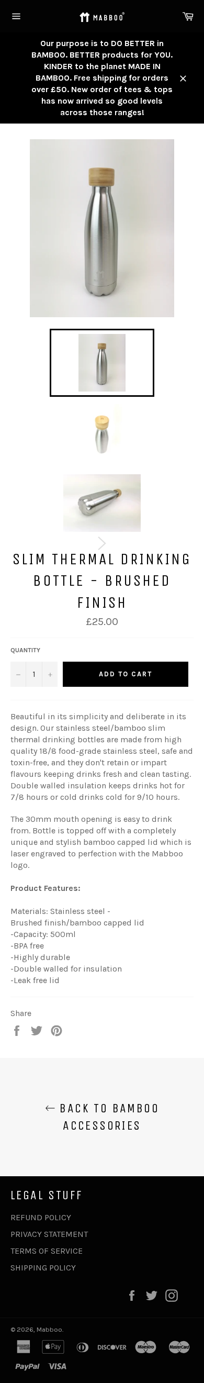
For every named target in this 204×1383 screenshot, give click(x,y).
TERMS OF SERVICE (46, 1251)
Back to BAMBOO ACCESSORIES (107, 1117)
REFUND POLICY (40, 1217)
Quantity (25, 650)
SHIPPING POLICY (43, 1268)
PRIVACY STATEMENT (49, 1234)
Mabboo (49, 1329)
